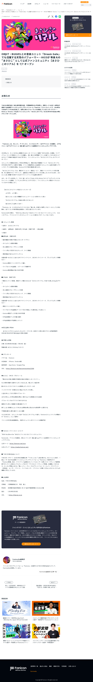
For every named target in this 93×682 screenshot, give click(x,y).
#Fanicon (4, 71)
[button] (37, 4)
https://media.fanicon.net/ (20, 447)
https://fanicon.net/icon (18, 443)
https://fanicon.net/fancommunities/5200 (20, 368)
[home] (7, 4)
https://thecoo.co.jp (15, 495)
